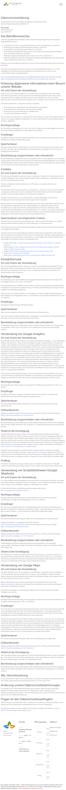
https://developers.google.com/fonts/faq (14, 524)
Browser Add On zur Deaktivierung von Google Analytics (19, 446)
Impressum (53, 735)
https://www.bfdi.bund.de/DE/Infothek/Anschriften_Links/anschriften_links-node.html (28, 79)
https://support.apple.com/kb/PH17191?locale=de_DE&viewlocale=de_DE (31, 255)
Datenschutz (54, 731)
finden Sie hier (11, 592)
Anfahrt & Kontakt (55, 727)
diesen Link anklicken (40, 452)
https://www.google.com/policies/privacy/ (15, 490)
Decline (41, 788)
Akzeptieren (34, 788)
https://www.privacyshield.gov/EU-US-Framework (17, 415)
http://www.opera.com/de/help (18, 253)
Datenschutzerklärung (24, 788)
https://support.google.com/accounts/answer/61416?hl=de (34, 251)
